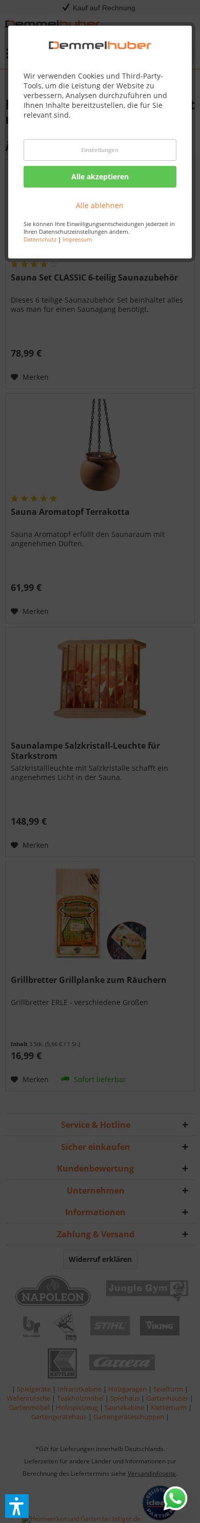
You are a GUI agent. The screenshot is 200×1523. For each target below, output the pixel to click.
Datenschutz (40, 239)
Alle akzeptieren (100, 176)
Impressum (77, 239)
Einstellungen (99, 150)
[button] (17, 1506)
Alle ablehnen (100, 205)
